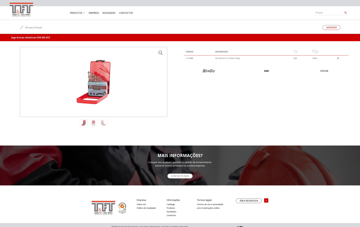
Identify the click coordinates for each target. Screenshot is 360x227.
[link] (21, 9)
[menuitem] (77, 12)
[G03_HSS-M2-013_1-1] (94, 81)
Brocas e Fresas (33, 27)
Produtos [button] (76, 12)
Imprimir (331, 27)
